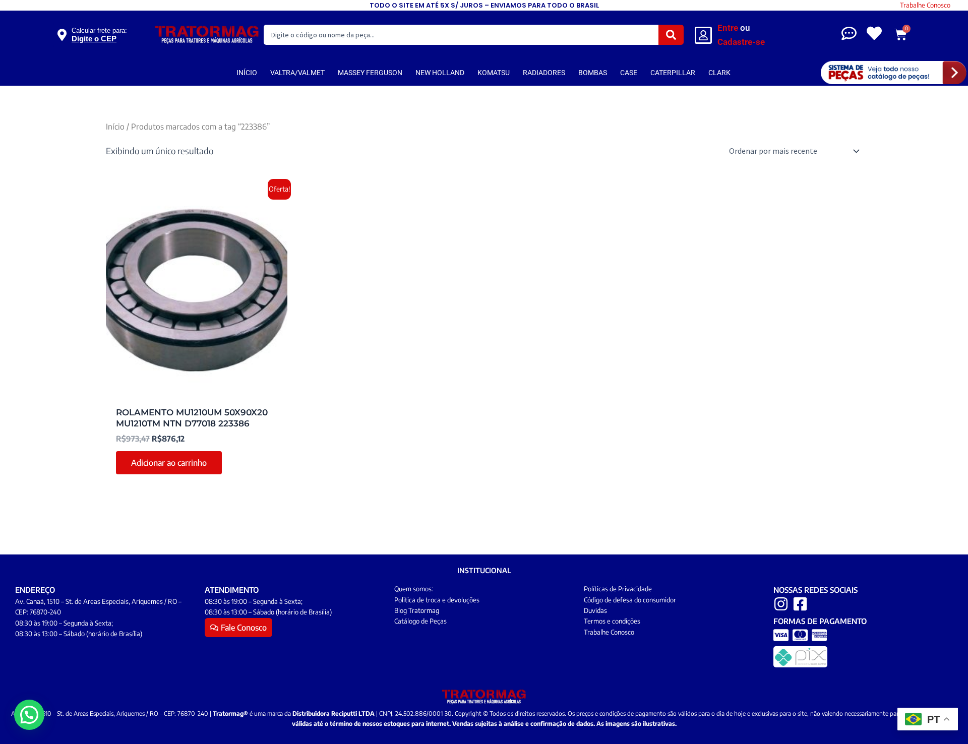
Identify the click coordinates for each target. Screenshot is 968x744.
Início (115, 126)
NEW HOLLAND (439, 73)
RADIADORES (544, 73)
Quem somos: (413, 589)
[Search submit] (671, 35)
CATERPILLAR (672, 73)
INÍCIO (246, 73)
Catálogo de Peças (420, 621)
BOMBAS (592, 73)
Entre (727, 28)
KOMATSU (493, 73)
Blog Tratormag (416, 610)
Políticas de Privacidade (618, 589)
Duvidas (595, 610)
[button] (29, 715)
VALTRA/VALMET (297, 73)
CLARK (719, 73)
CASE (628, 73)
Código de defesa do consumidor (630, 600)
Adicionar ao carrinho (169, 463)
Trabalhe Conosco (925, 5)
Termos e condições (612, 621)
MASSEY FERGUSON (370, 73)
